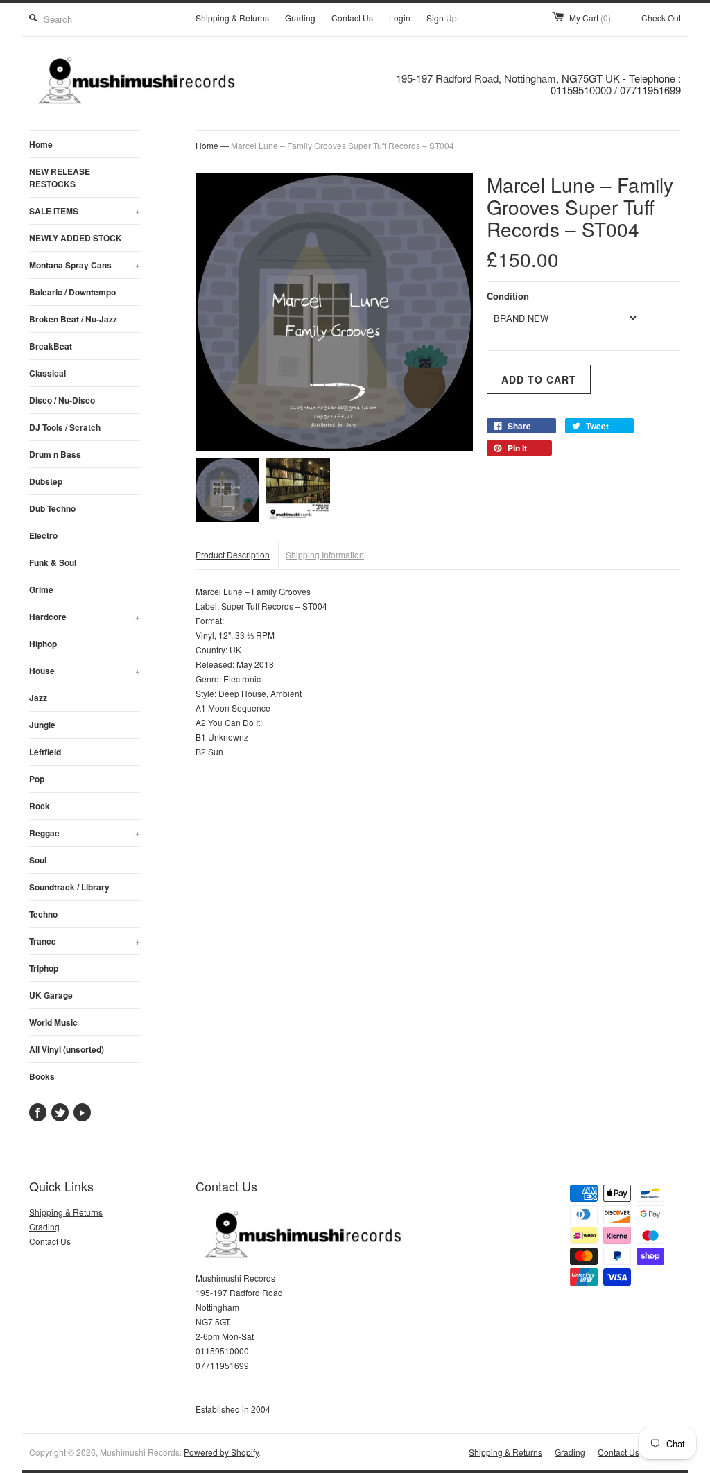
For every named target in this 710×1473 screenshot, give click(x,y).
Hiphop (43, 643)
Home (41, 144)
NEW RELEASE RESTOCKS (59, 177)
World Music (53, 1022)
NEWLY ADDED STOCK (75, 238)
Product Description (233, 554)
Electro (43, 535)
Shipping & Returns (232, 18)
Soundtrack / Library (69, 887)
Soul (37, 860)
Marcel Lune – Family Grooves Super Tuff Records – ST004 (342, 145)
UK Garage (51, 995)
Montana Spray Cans (84, 265)
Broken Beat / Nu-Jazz (73, 319)
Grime (41, 589)
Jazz (38, 697)
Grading (300, 18)
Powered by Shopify (221, 1452)
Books (42, 1076)
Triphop (43, 968)
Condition (508, 295)
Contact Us (352, 18)
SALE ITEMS (84, 211)
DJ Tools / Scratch (65, 427)
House (84, 670)
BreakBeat (50, 346)
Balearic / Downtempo (72, 292)
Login (399, 18)
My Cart (590, 18)
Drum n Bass (55, 454)
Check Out (661, 18)
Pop (36, 779)
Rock (39, 806)
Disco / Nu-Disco (62, 400)
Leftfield (45, 752)
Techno (43, 914)
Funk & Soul (52, 562)
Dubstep (45, 481)
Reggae (84, 833)
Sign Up (441, 18)
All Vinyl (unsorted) (66, 1049)
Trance (84, 941)
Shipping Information (325, 554)
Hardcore (84, 616)
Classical (47, 373)
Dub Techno (52, 508)
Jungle (42, 724)
